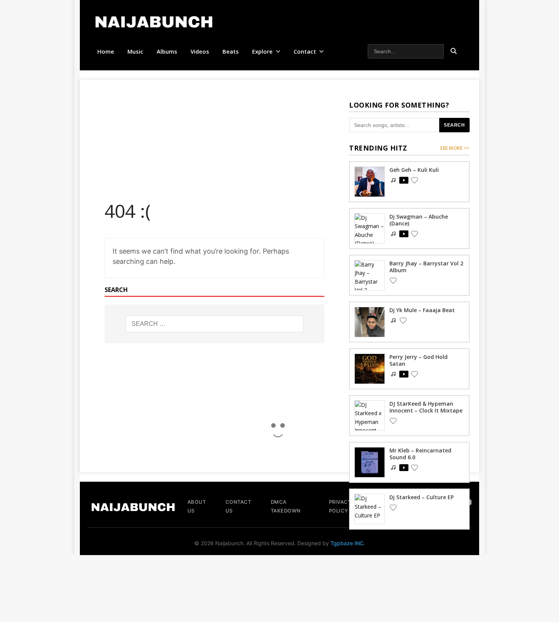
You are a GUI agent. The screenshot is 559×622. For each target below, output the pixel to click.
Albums (167, 51)
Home (105, 51)
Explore (262, 51)
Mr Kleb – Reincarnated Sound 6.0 (420, 454)
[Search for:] (214, 324)
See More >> (455, 148)
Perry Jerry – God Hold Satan (418, 360)
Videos (200, 51)
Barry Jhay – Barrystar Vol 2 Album (426, 267)
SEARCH (454, 125)
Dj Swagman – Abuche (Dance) (418, 220)
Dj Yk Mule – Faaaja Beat (422, 310)
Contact (305, 51)
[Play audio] (403, 180)
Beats (230, 51)
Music (135, 51)
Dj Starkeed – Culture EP (421, 497)
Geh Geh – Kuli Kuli (414, 169)
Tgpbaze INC (347, 543)
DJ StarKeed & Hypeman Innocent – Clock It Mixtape (425, 407)
